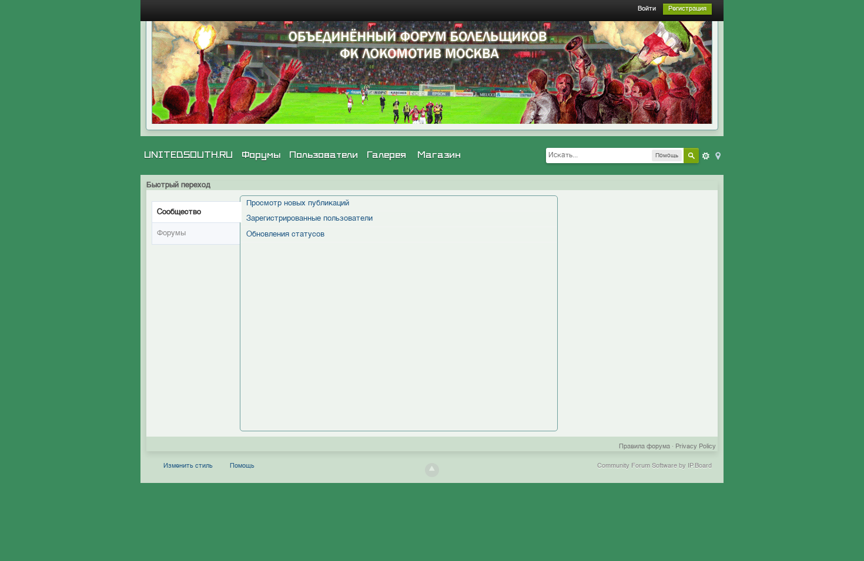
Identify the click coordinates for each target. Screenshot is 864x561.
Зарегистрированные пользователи (309, 218)
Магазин (439, 154)
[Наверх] (432, 470)
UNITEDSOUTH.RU (188, 154)
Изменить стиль (188, 466)
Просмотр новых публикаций (297, 203)
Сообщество (179, 212)
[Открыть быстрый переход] (717, 155)
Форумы (261, 154)
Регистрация (687, 9)
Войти (647, 9)
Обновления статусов (285, 234)
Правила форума (644, 447)
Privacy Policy (695, 447)
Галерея (386, 154)
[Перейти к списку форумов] (432, 72)
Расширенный (706, 156)
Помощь (242, 466)
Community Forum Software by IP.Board (654, 466)
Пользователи (323, 154)
